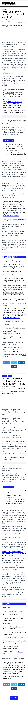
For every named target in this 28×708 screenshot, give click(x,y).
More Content (14, 697)
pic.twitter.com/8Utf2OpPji (11, 673)
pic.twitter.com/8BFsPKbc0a (11, 107)
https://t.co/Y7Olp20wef (10, 629)
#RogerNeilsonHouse (9, 291)
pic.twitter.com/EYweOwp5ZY (11, 317)
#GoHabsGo (6, 105)
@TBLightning (18, 666)
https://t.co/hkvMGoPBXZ (15, 316)
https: (9, 103)
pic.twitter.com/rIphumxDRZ (11, 268)
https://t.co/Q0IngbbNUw (10, 351)
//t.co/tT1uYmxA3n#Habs (18, 103)
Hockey (3, 9)
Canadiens (4, 376)
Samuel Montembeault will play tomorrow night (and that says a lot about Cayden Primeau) (15, 501)
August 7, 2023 (7, 459)
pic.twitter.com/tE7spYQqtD (11, 215)
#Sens (5, 294)
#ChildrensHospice (8, 293)
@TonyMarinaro (15, 94)
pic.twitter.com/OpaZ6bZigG (11, 333)
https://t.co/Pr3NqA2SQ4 (14, 101)
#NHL (11, 105)
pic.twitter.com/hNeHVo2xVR (15, 294)
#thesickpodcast (18, 105)
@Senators (11, 280)
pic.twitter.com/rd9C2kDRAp (11, 648)
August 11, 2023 (19, 112)
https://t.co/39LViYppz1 (19, 454)
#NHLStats (21, 671)
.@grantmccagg (9, 92)
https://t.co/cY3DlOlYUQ (10, 615)
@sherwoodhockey (11, 646)
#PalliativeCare (19, 293)
